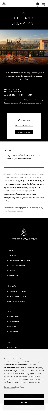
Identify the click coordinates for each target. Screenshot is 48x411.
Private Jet (13, 347)
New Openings (14, 322)
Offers (24, 13)
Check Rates (24, 132)
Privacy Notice (9, 387)
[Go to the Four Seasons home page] (4, 3)
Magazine (11, 327)
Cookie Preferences (24, 396)
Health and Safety (16, 266)
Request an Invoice (16, 291)
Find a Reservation (16, 296)
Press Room (13, 317)
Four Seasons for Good (19, 261)
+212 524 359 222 (24, 125)
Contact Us (12, 275)
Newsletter (12, 332)
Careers (11, 271)
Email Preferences (16, 301)
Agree (24, 403)
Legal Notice (19, 387)
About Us (11, 256)
